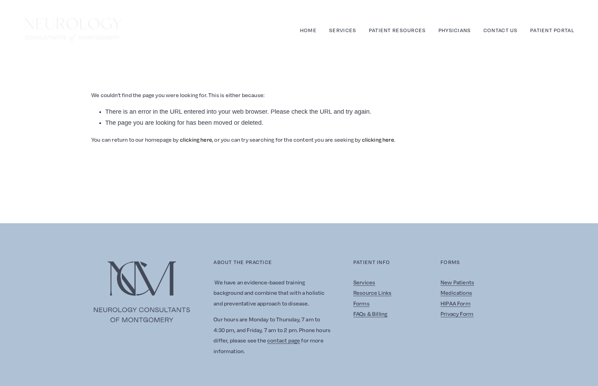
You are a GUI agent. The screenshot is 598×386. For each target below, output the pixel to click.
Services (342, 30)
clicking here (196, 139)
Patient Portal (552, 30)
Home (308, 30)
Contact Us (500, 30)
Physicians (454, 30)
